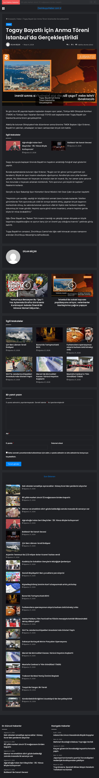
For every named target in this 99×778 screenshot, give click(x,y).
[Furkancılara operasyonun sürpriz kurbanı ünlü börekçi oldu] (80, 334)
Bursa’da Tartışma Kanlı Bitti (47, 345)
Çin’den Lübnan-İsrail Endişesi (16, 345)
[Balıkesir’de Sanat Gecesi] (58, 146)
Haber (19, 19)
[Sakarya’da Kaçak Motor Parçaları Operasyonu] (13, 645)
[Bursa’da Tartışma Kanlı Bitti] (49, 334)
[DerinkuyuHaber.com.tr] (49, 8)
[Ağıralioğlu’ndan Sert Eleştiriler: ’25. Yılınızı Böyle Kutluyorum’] (13, 146)
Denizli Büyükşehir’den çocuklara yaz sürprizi (43, 573)
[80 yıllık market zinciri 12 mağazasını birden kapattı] (13, 501)
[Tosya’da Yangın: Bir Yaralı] (13, 691)
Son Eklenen (49, 476)
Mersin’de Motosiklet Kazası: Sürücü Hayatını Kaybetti (47, 376)
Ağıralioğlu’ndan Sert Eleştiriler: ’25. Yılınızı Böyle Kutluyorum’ (34, 146)
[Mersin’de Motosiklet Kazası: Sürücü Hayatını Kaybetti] (49, 364)
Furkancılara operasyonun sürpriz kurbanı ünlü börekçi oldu (80, 347)
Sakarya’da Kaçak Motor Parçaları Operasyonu (44, 641)
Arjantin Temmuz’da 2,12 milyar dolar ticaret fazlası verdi (33, 554)
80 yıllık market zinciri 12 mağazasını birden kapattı (46, 497)
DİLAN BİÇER (15, 45)
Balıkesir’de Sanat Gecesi (79, 142)
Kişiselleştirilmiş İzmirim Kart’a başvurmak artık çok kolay (49, 584)
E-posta (10, 443)
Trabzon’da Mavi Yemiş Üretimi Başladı (40, 676)
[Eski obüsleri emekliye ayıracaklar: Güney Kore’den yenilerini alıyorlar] (13, 489)
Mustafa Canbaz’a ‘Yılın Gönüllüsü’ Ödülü (78, 375)
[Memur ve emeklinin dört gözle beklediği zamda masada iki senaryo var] (13, 512)
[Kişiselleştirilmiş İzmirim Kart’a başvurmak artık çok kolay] (13, 588)
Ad (8, 433)
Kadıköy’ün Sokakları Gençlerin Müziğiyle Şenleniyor (46, 561)
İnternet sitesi (57, 443)
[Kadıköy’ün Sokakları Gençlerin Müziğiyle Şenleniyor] (13, 565)
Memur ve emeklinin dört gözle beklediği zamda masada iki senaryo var (49, 2)
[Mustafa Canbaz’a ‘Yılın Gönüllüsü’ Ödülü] (80, 364)
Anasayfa (11, 19)
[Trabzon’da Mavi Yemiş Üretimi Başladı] (13, 679)
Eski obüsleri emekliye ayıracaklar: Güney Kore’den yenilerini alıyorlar (54, 486)
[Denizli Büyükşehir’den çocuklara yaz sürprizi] (13, 576)
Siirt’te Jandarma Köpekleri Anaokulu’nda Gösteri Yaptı (19, 375)
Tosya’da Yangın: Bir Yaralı (34, 687)
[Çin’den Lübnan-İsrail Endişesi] (19, 334)
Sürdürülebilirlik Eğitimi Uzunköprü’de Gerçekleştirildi (47, 698)
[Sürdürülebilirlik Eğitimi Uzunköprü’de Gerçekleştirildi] (13, 702)
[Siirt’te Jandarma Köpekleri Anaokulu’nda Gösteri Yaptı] (19, 364)
